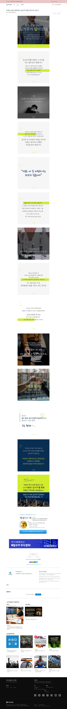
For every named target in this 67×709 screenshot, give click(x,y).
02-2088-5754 (36, 687)
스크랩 (59, 13)
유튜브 (56, 695)
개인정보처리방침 (41, 704)
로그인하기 (38, 594)
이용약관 (35, 704)
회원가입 (59, 4)
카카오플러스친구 (47, 695)
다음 (39, 695)
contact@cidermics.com (50, 687)
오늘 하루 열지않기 (54, 1)
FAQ (11, 687)
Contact (7, 687)
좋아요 (33, 554)
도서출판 (22, 4)
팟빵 (60, 695)
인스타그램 (52, 695)
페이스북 (43, 695)
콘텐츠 (18, 4)
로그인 (56, 4)
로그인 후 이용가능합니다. (30, 594)
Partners (14, 687)
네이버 (35, 695)
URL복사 (39, 559)
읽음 (54, 13)
